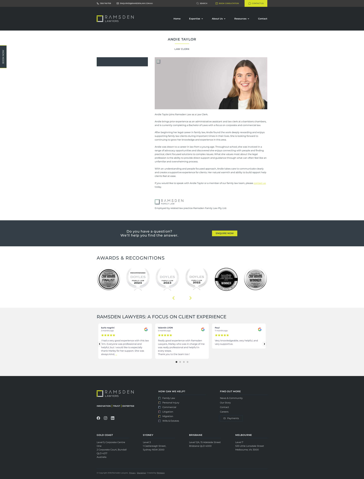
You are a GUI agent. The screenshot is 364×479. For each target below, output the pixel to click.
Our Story (225, 402)
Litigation (167, 411)
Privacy (132, 473)
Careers (224, 411)
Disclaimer (141, 473)
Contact (262, 18)
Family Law (168, 398)
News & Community (231, 398)
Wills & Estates (170, 420)
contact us (260, 183)
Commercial (169, 407)
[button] (173, 298)
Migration (167, 416)
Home (177, 18)
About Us (217, 18)
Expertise (194, 18)
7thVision (161, 473)
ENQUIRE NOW (225, 233)
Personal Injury (170, 402)
